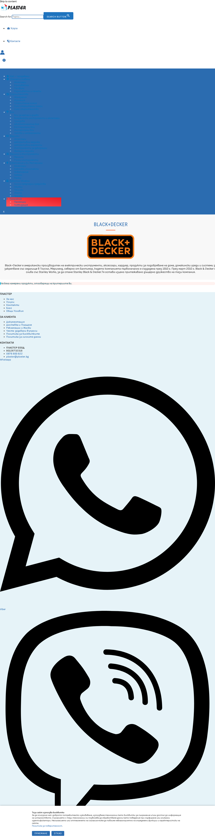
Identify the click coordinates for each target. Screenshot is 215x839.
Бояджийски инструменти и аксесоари (37, 118)
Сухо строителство (26, 109)
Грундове (19, 121)
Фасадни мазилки (24, 151)
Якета (18, 192)
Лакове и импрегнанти (27, 133)
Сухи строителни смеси (28, 106)
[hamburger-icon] (3, 70)
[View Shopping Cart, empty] (2, 62)
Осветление (21, 172)
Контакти (15, 41)
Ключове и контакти (26, 169)
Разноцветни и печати (27, 91)
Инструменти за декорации (30, 148)
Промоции (20, 201)
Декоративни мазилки (27, 142)
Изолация (19, 100)
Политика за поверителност (47, 826)
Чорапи (18, 195)
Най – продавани (19, 76)
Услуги (14, 28)
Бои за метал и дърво (26, 115)
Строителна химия (25, 103)
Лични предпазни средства (30, 184)
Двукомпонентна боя (26, 124)
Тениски (18, 189)
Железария (20, 97)
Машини (19, 157)
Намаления (15, 198)
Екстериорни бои (24, 127)
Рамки (17, 178)
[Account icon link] (2, 53)
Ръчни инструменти (26, 160)
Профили (19, 88)
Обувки (18, 186)
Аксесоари (20, 82)
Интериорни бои (24, 130)
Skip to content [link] (8, 1)
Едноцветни (21, 85)
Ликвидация (21, 204)
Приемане (40, 833)
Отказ (58, 833)
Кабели (18, 175)
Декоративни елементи (28, 145)
